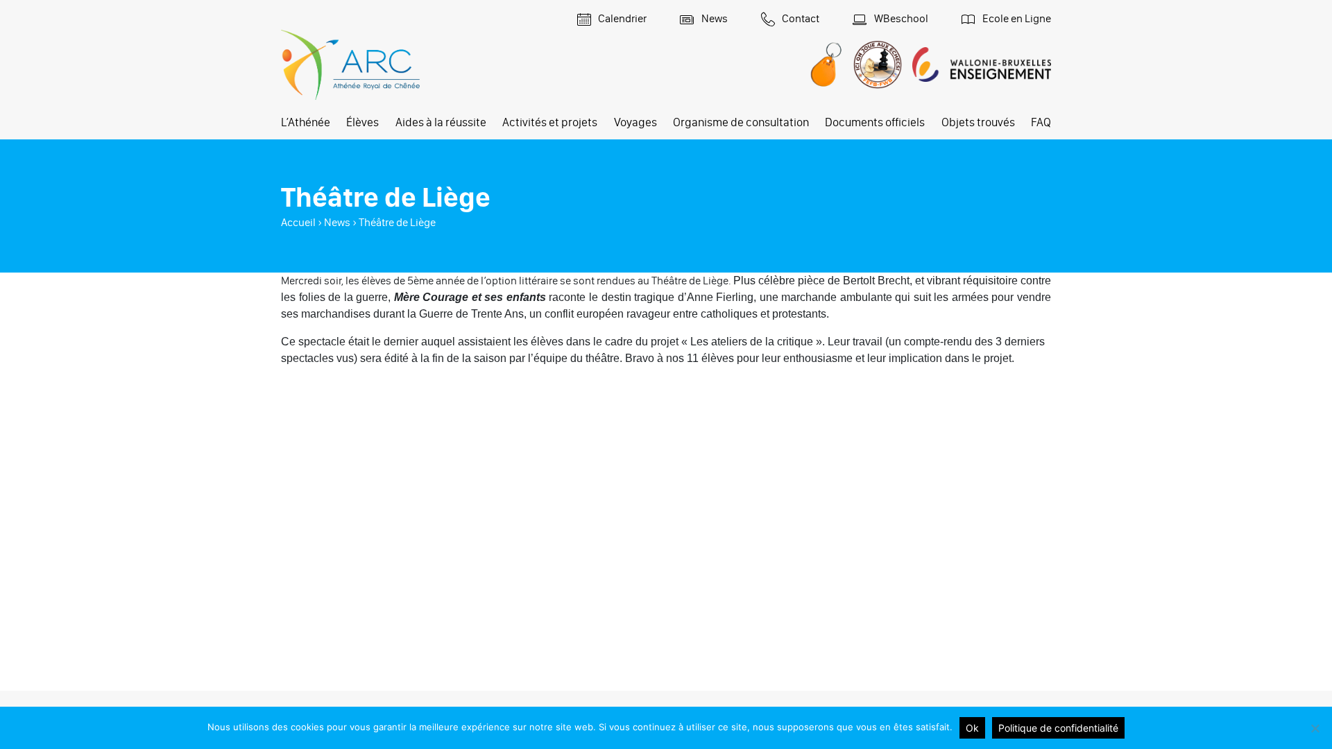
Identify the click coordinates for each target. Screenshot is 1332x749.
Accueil (298, 222)
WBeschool (900, 18)
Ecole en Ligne (1015, 18)
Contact (799, 18)
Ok (972, 728)
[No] (1315, 728)
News (713, 18)
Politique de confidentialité (1058, 728)
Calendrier (621, 18)
